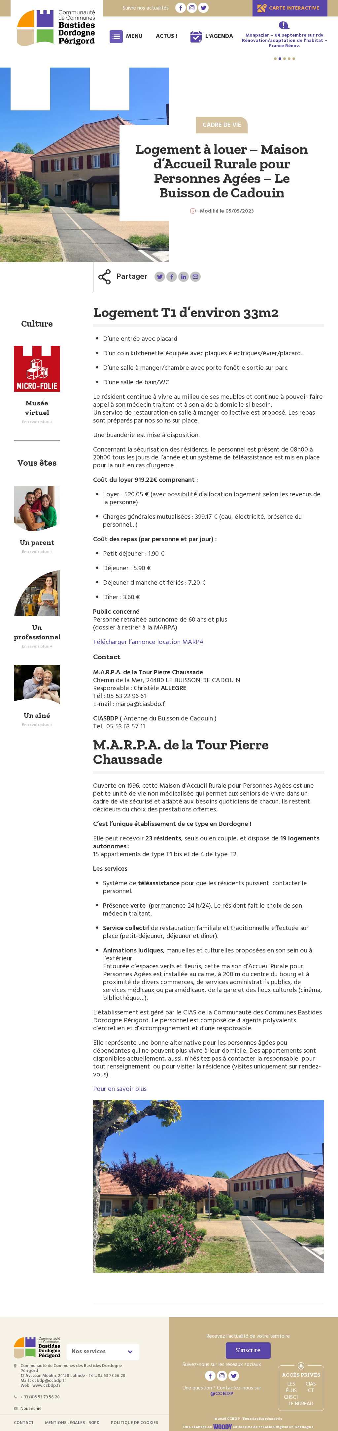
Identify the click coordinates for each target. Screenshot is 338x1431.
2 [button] (280, 58)
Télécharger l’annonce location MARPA (148, 642)
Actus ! (166, 36)
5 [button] (293, 58)
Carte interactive (294, 8)
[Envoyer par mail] (195, 276)
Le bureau (301, 1404)
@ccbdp (221, 1393)
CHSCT (291, 1397)
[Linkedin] (183, 276)
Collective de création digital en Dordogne (273, 1427)
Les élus (291, 1387)
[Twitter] (159, 276)
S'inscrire (248, 1350)
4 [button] (289, 58)
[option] (284, 41)
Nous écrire (31, 1408)
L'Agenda (219, 36)
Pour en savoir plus (120, 1089)
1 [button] (275, 58)
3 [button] (284, 58)
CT (311, 1390)
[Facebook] (171, 276)
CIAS (311, 1384)
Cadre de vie (222, 125)
